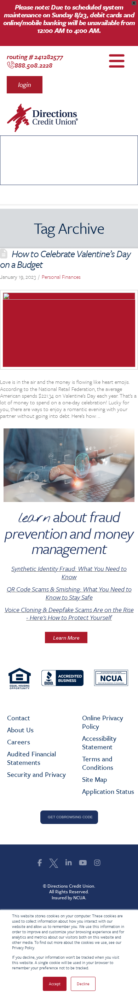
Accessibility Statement (99, 742)
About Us (20, 729)
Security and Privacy (36, 774)
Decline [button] (83, 984)
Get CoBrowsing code (69, 817)
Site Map (94, 779)
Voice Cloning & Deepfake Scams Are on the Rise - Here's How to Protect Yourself (69, 613)
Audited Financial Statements (31, 758)
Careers (18, 741)
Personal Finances (61, 277)
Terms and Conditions (97, 763)
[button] (24, 84)
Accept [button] (55, 984)
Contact (18, 717)
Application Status (108, 791)
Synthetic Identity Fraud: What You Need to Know (69, 572)
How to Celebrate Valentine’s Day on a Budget (65, 259)
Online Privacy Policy (102, 722)
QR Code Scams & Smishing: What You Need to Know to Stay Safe (69, 593)
